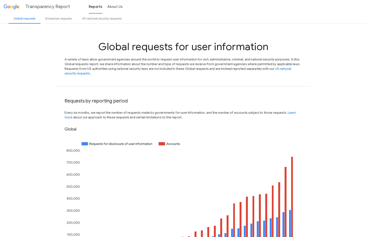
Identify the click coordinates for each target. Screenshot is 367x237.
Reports (95, 7)
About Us (115, 7)
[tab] (24, 18)
